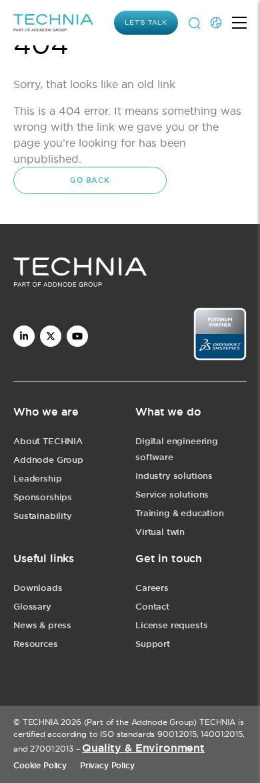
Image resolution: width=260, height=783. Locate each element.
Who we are (45, 412)
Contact (152, 606)
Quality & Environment (143, 748)
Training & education (179, 513)
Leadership (37, 478)
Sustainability (42, 516)
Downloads (38, 588)
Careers (152, 588)
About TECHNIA (48, 441)
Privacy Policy (107, 765)
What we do (168, 412)
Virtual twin (160, 532)
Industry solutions (174, 476)
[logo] (130, 274)
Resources (35, 644)
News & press (42, 625)
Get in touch (168, 559)
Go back (90, 180)
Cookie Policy (40, 765)
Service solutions (172, 494)
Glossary (32, 606)
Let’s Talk (146, 22)
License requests (171, 625)
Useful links (43, 559)
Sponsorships (42, 497)
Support (152, 644)
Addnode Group (48, 460)
